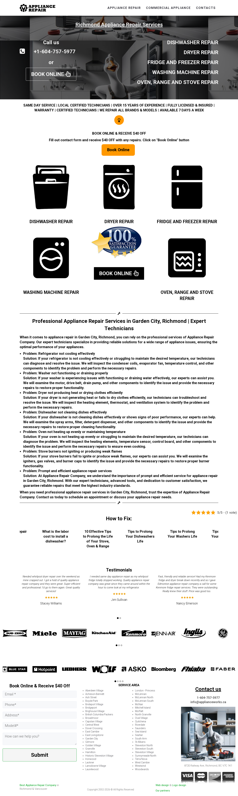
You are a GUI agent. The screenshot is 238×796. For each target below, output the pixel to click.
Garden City (91, 738)
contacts (206, 8)
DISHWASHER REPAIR (51, 221)
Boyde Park (91, 700)
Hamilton (90, 752)
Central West (92, 724)
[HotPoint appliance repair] (15, 669)
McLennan (141, 694)
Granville (90, 748)
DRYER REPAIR (119, 221)
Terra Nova (141, 759)
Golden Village (93, 745)
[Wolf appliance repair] (74, 669)
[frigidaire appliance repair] (223, 633)
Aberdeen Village (94, 690)
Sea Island (140, 731)
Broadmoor (91, 718)
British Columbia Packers (99, 714)
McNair (139, 704)
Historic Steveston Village (99, 755)
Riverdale (140, 724)
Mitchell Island (143, 707)
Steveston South (144, 748)
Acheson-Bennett (94, 694)
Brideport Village (94, 704)
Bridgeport (91, 707)
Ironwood (90, 759)
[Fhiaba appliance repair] (163, 669)
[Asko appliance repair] (104, 669)
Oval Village (141, 718)
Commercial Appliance (168, 8)
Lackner (89, 762)
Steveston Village (144, 752)
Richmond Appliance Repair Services (119, 24)
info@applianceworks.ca (208, 702)
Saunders (140, 728)
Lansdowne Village (95, 765)
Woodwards (142, 769)
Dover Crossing (93, 728)
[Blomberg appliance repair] (134, 669)
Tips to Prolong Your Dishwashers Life (97, 536)
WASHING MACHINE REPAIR (51, 292)
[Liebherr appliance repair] (44, 669)
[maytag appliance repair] (44, 633)
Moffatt (139, 711)
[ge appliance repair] (193, 633)
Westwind (140, 765)
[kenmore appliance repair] (104, 633)
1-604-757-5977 (208, 697)
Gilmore (89, 741)
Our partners (163, 790)
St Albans (140, 741)
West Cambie (142, 762)
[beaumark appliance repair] (223, 669)
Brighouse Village (94, 711)
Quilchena (140, 721)
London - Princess (145, 690)
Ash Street (91, 697)
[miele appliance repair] (15, 633)
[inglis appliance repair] (163, 633)
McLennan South (144, 700)
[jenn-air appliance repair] (134, 633)
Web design (162, 785)
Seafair (139, 735)
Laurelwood (91, 769)
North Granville (143, 714)
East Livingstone (94, 735)
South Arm (141, 738)
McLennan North (144, 697)
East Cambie (92, 731)
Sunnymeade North (145, 755)
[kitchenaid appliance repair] (74, 633)
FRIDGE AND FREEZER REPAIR (187, 221)
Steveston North (144, 745)
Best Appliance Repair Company (38, 785)
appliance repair (124, 8)
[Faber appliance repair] (193, 669)
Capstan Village (93, 721)
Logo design (179, 785)
